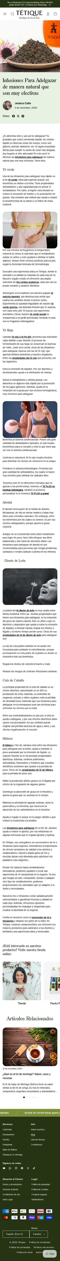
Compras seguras (39, 1194)
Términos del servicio (43, 1247)
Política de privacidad (19, 1247)
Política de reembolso (39, 1242)
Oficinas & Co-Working (12, 1155)
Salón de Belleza (10, 1150)
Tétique (22, 1242)
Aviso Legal (7, 1199)
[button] (5, 14)
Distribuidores (38, 1199)
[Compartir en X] (18, 116)
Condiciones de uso (11, 1194)
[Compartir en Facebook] (13, 116)
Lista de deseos (38, 1139)
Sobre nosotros (38, 1129)
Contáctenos (36, 1145)
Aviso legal (41, 1252)
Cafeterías (7, 1129)
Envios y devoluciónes (12, 1184)
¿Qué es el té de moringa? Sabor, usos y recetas (27, 1076)
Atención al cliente (10, 1189)
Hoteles (6, 1139)
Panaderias (7, 1145)
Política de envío (25, 1252)
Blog (33, 1134)
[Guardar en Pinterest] (23, 116)
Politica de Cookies (40, 1189)
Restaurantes (8, 1134)
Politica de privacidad (41, 1184)
